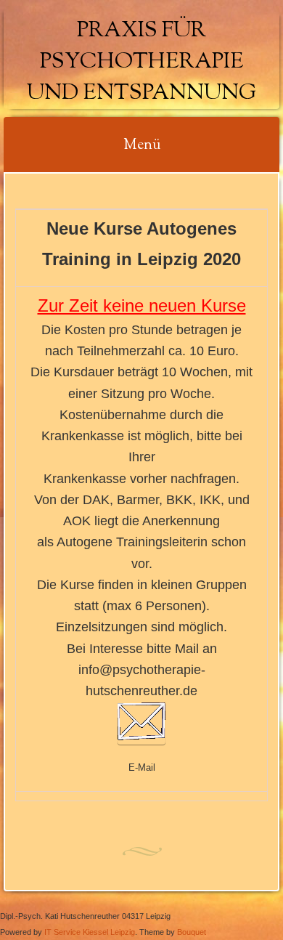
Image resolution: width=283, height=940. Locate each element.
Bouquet (191, 932)
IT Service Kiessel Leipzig (89, 932)
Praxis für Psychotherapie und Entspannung (141, 62)
